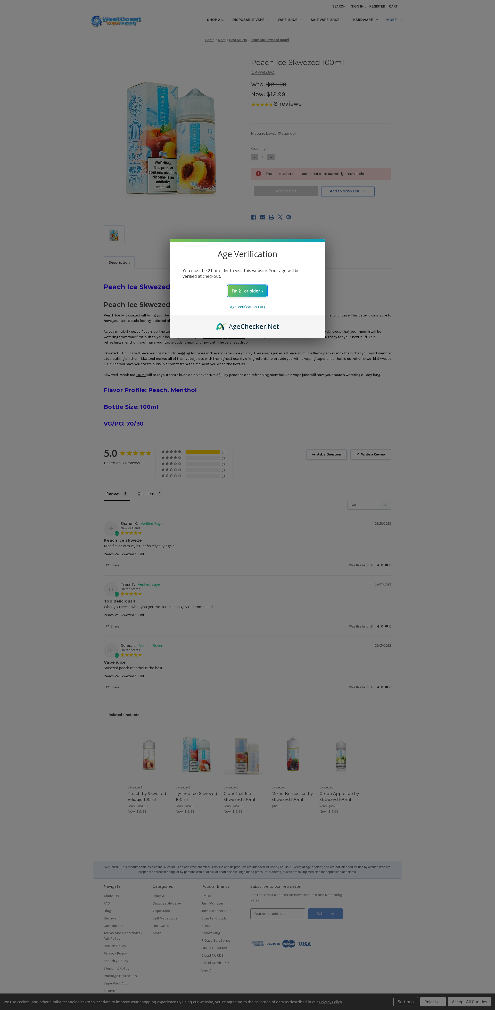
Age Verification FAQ (247, 306)
